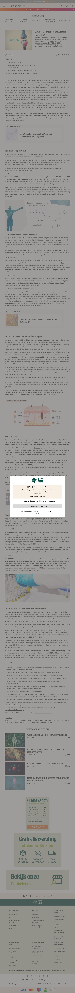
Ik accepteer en (38, 501)
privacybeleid (51, 501)
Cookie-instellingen (37, 501)
